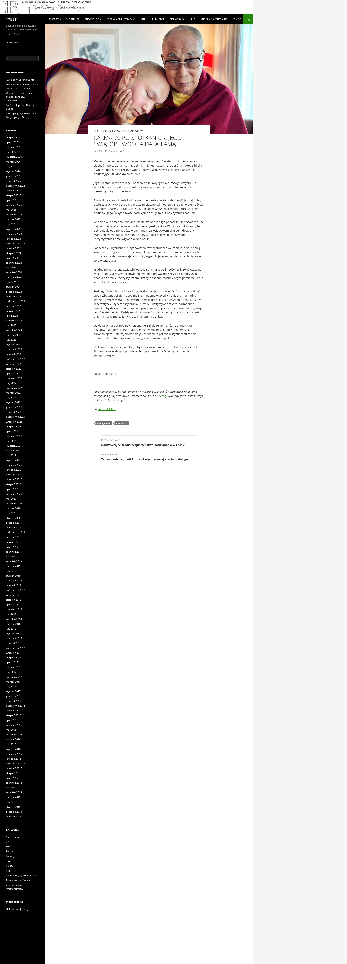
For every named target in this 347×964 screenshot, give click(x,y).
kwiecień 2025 (14, 214)
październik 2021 (15, 417)
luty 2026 (11, 166)
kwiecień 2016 (14, 734)
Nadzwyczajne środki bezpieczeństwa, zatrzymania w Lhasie (143, 442)
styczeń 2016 (13, 749)
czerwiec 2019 (14, 551)
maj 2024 (11, 267)
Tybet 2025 (55, 19)
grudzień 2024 (14, 234)
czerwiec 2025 (14, 205)
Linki (192, 19)
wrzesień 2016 (14, 710)
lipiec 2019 (12, 547)
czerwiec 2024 (14, 262)
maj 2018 (11, 614)
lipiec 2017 (12, 662)
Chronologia (93, 19)
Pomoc (236, 19)
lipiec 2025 (12, 200)
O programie (13, 42)
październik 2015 (15, 763)
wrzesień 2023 (14, 306)
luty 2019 (11, 571)
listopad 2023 (13, 296)
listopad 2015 (13, 758)
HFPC (9, 846)
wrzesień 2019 (14, 537)
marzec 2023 (13, 335)
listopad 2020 (13, 469)
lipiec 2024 (12, 258)
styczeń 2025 (13, 229)
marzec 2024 (13, 277)
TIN (8, 870)
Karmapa (121, 423)
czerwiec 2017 (14, 667)
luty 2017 (11, 686)
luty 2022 (11, 397)
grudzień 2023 (14, 291)
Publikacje (158, 19)
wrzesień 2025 (14, 190)
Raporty (10, 856)
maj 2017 (11, 672)
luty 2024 (11, 282)
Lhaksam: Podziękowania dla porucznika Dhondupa (22, 86)
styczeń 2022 (13, 402)
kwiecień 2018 (14, 619)
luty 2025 (11, 224)
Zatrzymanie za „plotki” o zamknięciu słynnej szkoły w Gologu (144, 457)
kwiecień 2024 (14, 272)
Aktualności (12, 837)
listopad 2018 (13, 585)
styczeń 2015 (13, 807)
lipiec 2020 (12, 489)
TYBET (11, 19)
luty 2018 (11, 628)
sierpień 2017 (13, 657)
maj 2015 (11, 787)
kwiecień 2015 (14, 792)
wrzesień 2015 (14, 768)
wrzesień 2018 (14, 595)
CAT (8, 841)
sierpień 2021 (13, 426)
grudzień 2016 (14, 696)
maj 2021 (11, 441)
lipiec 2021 (12, 431)
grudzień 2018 (14, 580)
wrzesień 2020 (14, 479)
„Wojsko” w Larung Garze (20, 79)
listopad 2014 (13, 816)
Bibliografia (177, 19)
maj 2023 (11, 325)
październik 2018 (15, 590)
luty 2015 (11, 802)
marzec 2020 (13, 508)
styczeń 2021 (13, 460)
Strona (9, 861)
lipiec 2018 (12, 604)
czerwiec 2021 (14, 436)
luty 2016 (11, 744)
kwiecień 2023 (14, 330)
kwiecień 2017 (14, 677)
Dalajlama (104, 423)
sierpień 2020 (13, 484)
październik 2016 (15, 705)
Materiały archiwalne (214, 19)
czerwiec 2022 (14, 378)
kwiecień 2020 (14, 503)
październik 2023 (15, 301)
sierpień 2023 (13, 311)
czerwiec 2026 (14, 147)
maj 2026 (11, 152)
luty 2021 (11, 455)
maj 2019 (11, 556)
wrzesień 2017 (14, 652)
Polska (9, 851)
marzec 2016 (13, 739)
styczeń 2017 (13, 691)
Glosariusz (72, 19)
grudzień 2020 (14, 465)
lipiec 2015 (12, 778)
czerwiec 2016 (14, 725)
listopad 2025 (13, 181)
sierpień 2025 (13, 195)
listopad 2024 (13, 238)
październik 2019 (15, 532)
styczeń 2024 (13, 286)
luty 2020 (11, 513)
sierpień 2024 (13, 253)
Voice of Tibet (107, 409)
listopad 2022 (13, 354)
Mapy (144, 19)
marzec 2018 (13, 624)
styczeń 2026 (13, 171)
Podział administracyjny (120, 19)
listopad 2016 (13, 701)
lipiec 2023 (12, 315)
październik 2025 (15, 185)
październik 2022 (15, 359)
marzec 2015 (13, 797)
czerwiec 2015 (14, 782)
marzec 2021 (13, 450)
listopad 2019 (13, 527)
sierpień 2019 (13, 542)
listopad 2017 (13, 643)
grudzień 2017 (14, 638)
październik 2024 (15, 243)
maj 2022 (11, 383)
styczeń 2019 (13, 575)
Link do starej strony (17, 909)
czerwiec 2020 (14, 494)
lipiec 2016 (12, 720)
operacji (162, 396)
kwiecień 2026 (14, 156)
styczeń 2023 (13, 344)
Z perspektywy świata (18, 880)
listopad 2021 (13, 412)
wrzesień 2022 (14, 364)
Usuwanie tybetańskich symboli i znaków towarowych (19, 96)
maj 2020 (11, 498)
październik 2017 (15, 648)
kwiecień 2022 (14, 388)
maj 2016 (11, 729)
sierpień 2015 (13, 773)
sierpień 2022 (13, 368)
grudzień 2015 (14, 754)
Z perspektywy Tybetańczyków (123, 131)
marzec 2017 (13, 681)
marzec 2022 (13, 392)
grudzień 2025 (14, 176)
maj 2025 (11, 209)
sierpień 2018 (13, 599)
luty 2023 (11, 339)
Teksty (98, 131)
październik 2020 (15, 474)
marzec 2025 (13, 219)
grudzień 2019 (14, 522)
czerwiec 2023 (14, 320)
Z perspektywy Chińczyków (21, 875)
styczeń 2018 (13, 633)
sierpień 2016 (13, 715)
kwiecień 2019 (14, 561)
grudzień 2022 (14, 349)
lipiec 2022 (12, 373)
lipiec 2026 (12, 142)
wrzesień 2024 (14, 248)
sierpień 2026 (13, 137)
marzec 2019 (13, 566)
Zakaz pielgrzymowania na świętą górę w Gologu (21, 115)
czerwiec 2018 (14, 609)
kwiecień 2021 (14, 445)
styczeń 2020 (13, 518)
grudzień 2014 (14, 811)
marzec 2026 (13, 161)
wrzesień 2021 (14, 421)
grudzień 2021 (14, 407)
